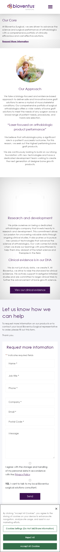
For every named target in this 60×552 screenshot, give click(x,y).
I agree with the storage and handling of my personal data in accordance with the (26, 470)
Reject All (30, 537)
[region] (30, 528)
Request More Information (15, 41)
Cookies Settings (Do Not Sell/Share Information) (30, 528)
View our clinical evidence (30, 289)
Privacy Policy (22, 474)
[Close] (56, 508)
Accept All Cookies (30, 546)
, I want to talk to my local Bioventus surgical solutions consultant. (27, 485)
